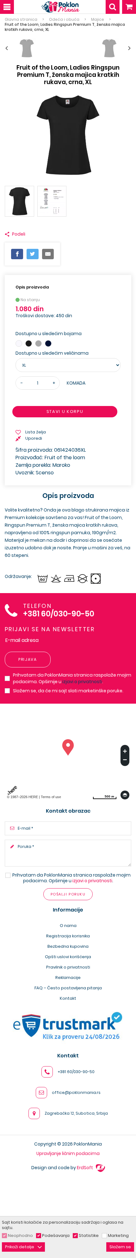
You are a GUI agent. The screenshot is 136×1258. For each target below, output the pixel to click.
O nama (68, 926)
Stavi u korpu (64, 412)
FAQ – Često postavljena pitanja (68, 988)
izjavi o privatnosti (82, 681)
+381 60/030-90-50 (58, 614)
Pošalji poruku (68, 894)
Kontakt (68, 998)
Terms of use (51, 797)
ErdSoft (85, 1167)
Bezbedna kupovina (68, 946)
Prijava (27, 659)
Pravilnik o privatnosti (68, 967)
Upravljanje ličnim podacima (68, 1153)
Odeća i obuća (64, 19)
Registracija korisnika (68, 936)
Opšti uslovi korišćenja (68, 957)
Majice (97, 19)
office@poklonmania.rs (76, 1092)
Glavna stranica (21, 19)
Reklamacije (68, 978)
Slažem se (120, 1247)
